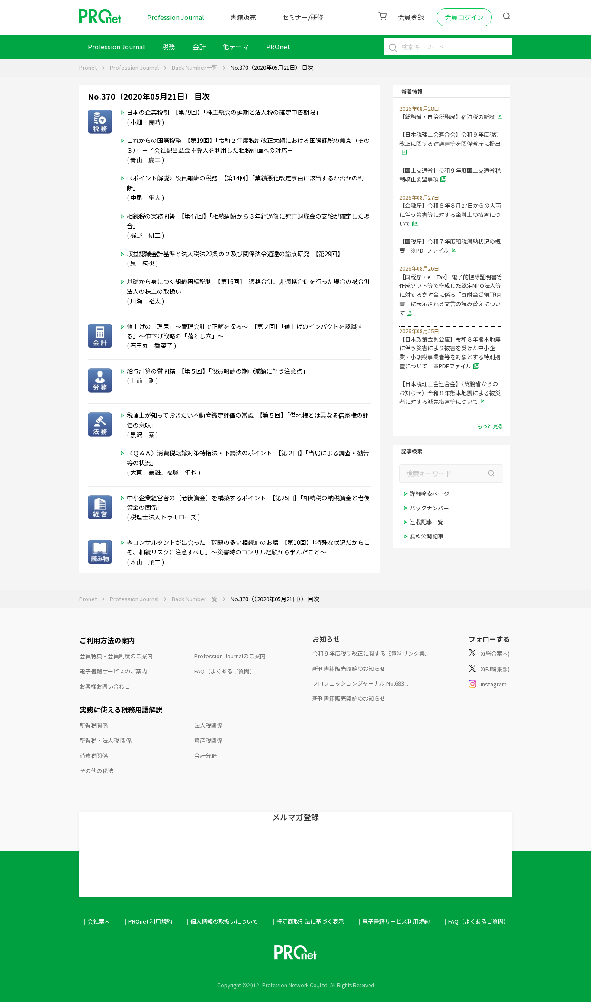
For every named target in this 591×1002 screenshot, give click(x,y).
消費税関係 (94, 755)
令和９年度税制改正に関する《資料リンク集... (370, 653)
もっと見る (490, 425)
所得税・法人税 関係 (106, 740)
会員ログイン (464, 17)
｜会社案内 (96, 921)
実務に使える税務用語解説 (121, 709)
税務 (168, 46)
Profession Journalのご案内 (230, 656)
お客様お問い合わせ (105, 686)
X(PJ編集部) (495, 669)
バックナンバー (429, 508)
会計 (199, 46)
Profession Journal (175, 17)
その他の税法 (96, 771)
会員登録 (411, 17)
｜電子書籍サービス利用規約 (393, 921)
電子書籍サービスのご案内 (113, 671)
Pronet (88, 67)
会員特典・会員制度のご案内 (116, 656)
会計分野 (205, 755)
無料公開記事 (426, 536)
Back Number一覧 (195, 67)
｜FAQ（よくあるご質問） (476, 921)
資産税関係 (208, 740)
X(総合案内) (495, 653)
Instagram (494, 684)
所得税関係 (94, 725)
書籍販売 (243, 17)
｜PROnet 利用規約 (147, 921)
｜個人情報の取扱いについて (221, 921)
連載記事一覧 (426, 522)
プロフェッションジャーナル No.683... (360, 683)
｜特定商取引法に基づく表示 (307, 921)
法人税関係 (208, 725)
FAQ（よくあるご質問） (224, 671)
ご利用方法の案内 (107, 640)
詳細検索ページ (429, 494)
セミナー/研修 (303, 17)
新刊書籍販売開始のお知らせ (348, 668)
